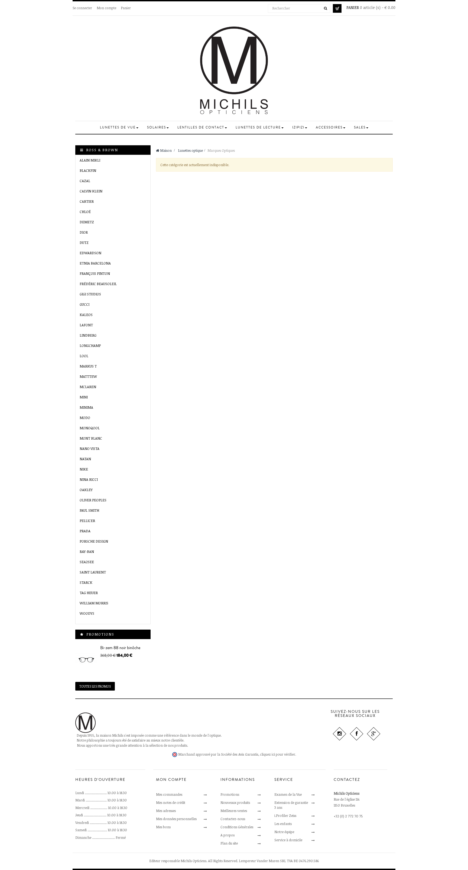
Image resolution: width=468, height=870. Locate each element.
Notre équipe (284, 831)
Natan (85, 458)
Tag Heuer (89, 592)
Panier (126, 8)
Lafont (86, 325)
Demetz (87, 222)
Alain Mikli (90, 160)
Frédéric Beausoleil (98, 283)
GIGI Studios (90, 294)
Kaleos (86, 314)
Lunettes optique (190, 150)
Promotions (100, 634)
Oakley (86, 489)
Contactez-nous (232, 818)
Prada (85, 531)
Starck (86, 582)
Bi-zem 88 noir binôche (120, 647)
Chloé (85, 211)
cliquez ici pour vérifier (277, 754)
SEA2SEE (87, 561)
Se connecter (82, 8)
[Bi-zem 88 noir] (86, 660)
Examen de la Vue (288, 794)
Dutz (84, 242)
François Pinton (95, 273)
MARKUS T (88, 366)
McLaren (88, 386)
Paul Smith (89, 510)
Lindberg (88, 335)
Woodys (87, 613)
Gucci (84, 304)
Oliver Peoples (93, 500)
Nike (84, 469)
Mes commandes (169, 794)
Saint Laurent (93, 572)
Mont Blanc (91, 438)
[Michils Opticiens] (234, 70)
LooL (84, 355)
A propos (227, 835)
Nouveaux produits (235, 802)
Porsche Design (94, 541)
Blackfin (88, 170)
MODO (85, 417)
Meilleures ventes (233, 810)
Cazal (85, 180)
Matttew (88, 376)
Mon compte (106, 8)
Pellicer (87, 520)
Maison (165, 150)
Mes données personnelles (176, 818)
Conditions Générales (236, 826)
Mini (84, 397)
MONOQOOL (90, 428)
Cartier (87, 201)
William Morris (94, 603)
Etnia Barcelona (95, 263)
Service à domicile (288, 839)
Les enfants (283, 823)
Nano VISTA (89, 448)
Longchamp (90, 345)
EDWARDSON (90, 252)
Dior (84, 232)
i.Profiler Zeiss (285, 815)
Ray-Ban (87, 551)
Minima (86, 407)
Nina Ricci (89, 479)
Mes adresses (166, 810)
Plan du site (229, 843)
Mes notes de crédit (170, 802)
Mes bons (163, 826)
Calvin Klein (91, 191)
